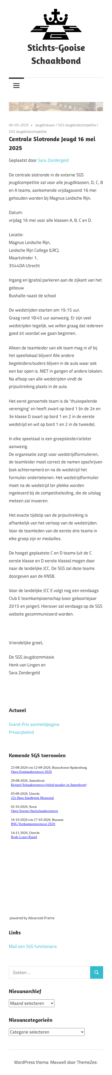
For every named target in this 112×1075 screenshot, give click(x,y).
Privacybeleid (21, 732)
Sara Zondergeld (53, 160)
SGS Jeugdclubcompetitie (77, 125)
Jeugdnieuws (45, 125)
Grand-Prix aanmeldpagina (34, 724)
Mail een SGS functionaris (33, 946)
